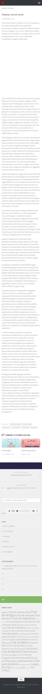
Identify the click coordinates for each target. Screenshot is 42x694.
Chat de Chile (25, 427)
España (28, 664)
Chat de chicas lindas (28, 450)
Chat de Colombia (15, 627)
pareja (22, 667)
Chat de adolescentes (15, 424)
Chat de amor (6, 427)
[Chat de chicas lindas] (30, 443)
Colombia (22, 665)
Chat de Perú (31, 648)
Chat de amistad (25, 615)
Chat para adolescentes (19, 661)
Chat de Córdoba (32, 628)
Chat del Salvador (33, 637)
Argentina (5, 612)
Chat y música (8, 531)
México (13, 668)
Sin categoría (8, 552)
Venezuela (27, 668)
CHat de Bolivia (16, 427)
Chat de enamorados (25, 630)
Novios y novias (8, 8)
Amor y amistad (9, 526)
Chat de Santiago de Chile (12, 655)
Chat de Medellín (22, 639)
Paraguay (17, 668)
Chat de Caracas (23, 625)
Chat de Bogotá (13, 621)
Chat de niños (18, 645)
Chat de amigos (27, 424)
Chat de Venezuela (20, 657)
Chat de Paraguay (17, 648)
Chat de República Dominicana (19, 651)
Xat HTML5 (34, 427)
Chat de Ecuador (9, 630)
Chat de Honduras (24, 634)
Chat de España (10, 633)
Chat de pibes (6, 450)
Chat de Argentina (22, 618)
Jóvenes (6, 536)
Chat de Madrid (8, 639)
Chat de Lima (21, 636)
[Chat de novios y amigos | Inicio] (3, 2)
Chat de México (20, 642)
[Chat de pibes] (11, 443)
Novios (6, 541)
